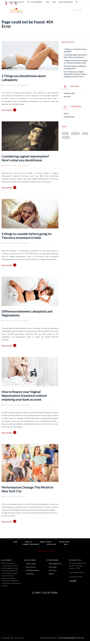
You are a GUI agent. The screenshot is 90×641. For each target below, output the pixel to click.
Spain (85, 133)
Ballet (65, 133)
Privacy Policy (53, 567)
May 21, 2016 (8, 496)
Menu (75, 10)
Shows (66, 113)
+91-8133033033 (36, 2)
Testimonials (30, 574)
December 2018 (69, 93)
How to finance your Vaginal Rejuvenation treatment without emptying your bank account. (24, 395)
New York (75, 133)
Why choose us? (31, 567)
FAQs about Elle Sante (32, 570)
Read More (7, 110)
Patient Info (51, 544)
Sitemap (51, 574)
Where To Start (45, 542)
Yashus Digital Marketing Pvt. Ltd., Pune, (71, 638)
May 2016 (67, 97)
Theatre (65, 137)
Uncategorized (69, 117)
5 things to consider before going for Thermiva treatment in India (27, 236)
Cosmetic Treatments (30, 544)
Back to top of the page (46, 551)
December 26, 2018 (10, 85)
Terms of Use (53, 570)
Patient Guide (64, 542)
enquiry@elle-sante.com (16, 2)
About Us (28, 542)
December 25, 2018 (10, 405)
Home (47, 2)
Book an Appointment (66, 2)
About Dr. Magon (31, 563)
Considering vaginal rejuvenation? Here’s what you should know (25, 158)
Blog (54, 2)
